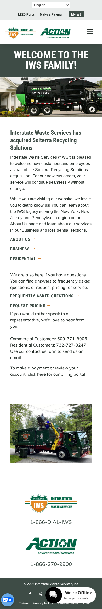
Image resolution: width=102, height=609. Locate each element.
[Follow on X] (40, 594)
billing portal (73, 374)
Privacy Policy (43, 603)
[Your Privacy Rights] (7, 599)
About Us (20, 239)
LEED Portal (27, 14)
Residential (23, 258)
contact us (36, 351)
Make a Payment (52, 14)
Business (20, 249)
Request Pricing (28, 305)
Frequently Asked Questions (42, 296)
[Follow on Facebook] (30, 594)
